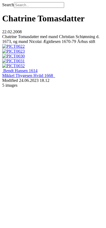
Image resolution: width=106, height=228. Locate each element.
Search (8, 4)
